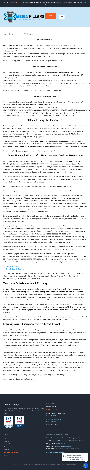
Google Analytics (12, 266)
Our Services (8, 444)
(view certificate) (66, 446)
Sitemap (6, 455)
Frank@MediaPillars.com (54, 419)
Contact (6, 450)
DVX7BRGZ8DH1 (60, 444)
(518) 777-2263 (14, 2)
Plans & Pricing (8, 447)
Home (5, 438)
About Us (6, 441)
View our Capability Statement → (56, 452)
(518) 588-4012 (51, 416)
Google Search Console (15, 269)
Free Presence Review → (12, 452)
